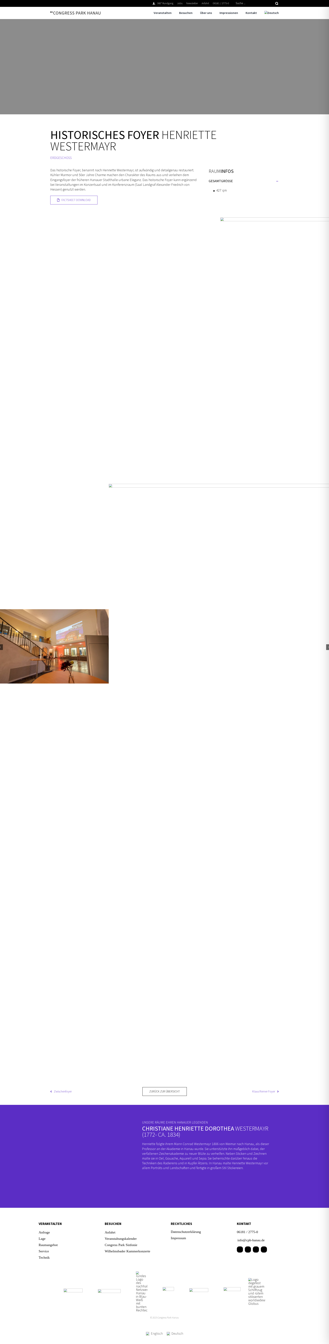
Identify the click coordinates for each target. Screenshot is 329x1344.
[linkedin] (248, 1249)
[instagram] (256, 1249)
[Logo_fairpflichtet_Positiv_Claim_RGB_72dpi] (73, 1290)
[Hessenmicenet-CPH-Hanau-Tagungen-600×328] (232, 1288)
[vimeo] (264, 1249)
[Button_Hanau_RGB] (141, 1273)
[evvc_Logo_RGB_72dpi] (109, 1290)
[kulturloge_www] (168, 1288)
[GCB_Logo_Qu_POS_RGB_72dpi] (198, 1289)
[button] (244, 181)
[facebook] (240, 1249)
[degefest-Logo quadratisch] (256, 1279)
